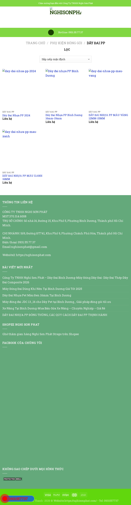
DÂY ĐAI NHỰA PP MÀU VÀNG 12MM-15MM (108, 116)
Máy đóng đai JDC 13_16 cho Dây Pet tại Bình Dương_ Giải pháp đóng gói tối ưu (56, 302)
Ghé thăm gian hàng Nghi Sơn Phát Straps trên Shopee (40, 334)
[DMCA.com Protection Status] (12, 479)
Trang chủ (35, 43)
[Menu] (51, 32)
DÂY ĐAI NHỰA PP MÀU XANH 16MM (22, 177)
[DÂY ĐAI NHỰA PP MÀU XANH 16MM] (22, 149)
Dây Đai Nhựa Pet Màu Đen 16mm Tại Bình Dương (36, 295)
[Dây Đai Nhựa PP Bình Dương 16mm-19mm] (65, 89)
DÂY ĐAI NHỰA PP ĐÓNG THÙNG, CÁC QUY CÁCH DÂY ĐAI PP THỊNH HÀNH (54, 315)
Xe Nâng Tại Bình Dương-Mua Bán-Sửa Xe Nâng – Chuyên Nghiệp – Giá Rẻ (53, 308)
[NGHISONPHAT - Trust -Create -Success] (65, 17)
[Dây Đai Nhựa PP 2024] (22, 89)
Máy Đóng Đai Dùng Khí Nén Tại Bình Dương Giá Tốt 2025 (42, 289)
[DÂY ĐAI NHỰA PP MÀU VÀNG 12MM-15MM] (109, 89)
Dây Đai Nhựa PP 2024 (16, 115)
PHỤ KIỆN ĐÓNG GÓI (66, 43)
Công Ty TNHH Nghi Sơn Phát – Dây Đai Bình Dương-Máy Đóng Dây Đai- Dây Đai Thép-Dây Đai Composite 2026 (65, 280)
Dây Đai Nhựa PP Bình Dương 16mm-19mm (64, 116)
